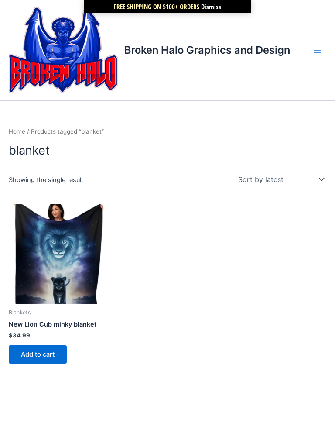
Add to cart (38, 354)
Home (17, 131)
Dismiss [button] (211, 6)
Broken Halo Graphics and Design (207, 50)
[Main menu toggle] (317, 50)
